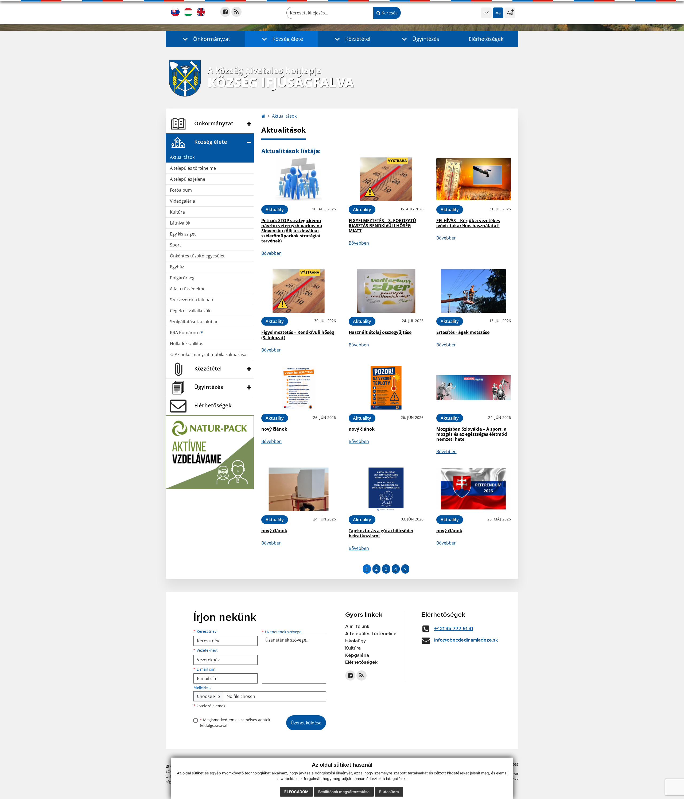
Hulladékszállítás (186, 343)
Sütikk (513, 779)
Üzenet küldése (306, 723)
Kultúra (177, 212)
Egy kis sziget (183, 234)
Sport (175, 245)
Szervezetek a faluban (191, 300)
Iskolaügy (355, 641)
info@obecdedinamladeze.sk (466, 640)
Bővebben (271, 253)
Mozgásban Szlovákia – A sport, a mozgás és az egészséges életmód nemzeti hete (471, 434)
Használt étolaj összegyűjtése (380, 332)
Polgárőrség (182, 278)
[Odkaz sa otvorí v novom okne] (225, 12)
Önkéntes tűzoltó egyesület (197, 256)
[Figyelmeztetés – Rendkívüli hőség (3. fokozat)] (298, 291)
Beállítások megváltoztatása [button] (344, 791)
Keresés (389, 13)
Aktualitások (182, 157)
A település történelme (193, 168)
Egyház (177, 267)
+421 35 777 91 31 (453, 628)
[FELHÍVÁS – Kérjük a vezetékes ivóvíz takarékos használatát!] (473, 179)
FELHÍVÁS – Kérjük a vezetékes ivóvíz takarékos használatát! (468, 223)
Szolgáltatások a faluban (194, 322)
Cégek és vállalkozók (190, 311)
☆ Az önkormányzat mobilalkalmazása (208, 354)
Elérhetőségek (486, 39)
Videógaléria (182, 201)
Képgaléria (357, 655)
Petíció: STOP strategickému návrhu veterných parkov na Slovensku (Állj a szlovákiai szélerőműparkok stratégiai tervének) (291, 231)
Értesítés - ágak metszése (462, 332)
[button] (205, 39)
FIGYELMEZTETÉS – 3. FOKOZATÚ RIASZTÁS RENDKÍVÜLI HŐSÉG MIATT (382, 226)
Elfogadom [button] (296, 791)
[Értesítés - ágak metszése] (473, 291)
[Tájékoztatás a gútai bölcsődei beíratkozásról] (386, 489)
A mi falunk (357, 626)
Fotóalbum (181, 190)
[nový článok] (298, 388)
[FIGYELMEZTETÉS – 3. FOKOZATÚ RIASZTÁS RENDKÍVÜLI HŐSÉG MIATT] (386, 179)
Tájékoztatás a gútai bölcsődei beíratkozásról (381, 533)
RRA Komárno (184, 332)
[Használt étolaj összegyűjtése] (386, 291)
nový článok (274, 429)
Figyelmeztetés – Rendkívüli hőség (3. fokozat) (297, 334)
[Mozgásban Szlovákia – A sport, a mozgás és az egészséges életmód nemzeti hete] (473, 388)
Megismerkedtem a (235, 722)
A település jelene (187, 179)
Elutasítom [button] (389, 791)
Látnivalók (180, 223)
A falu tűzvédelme (187, 289)
